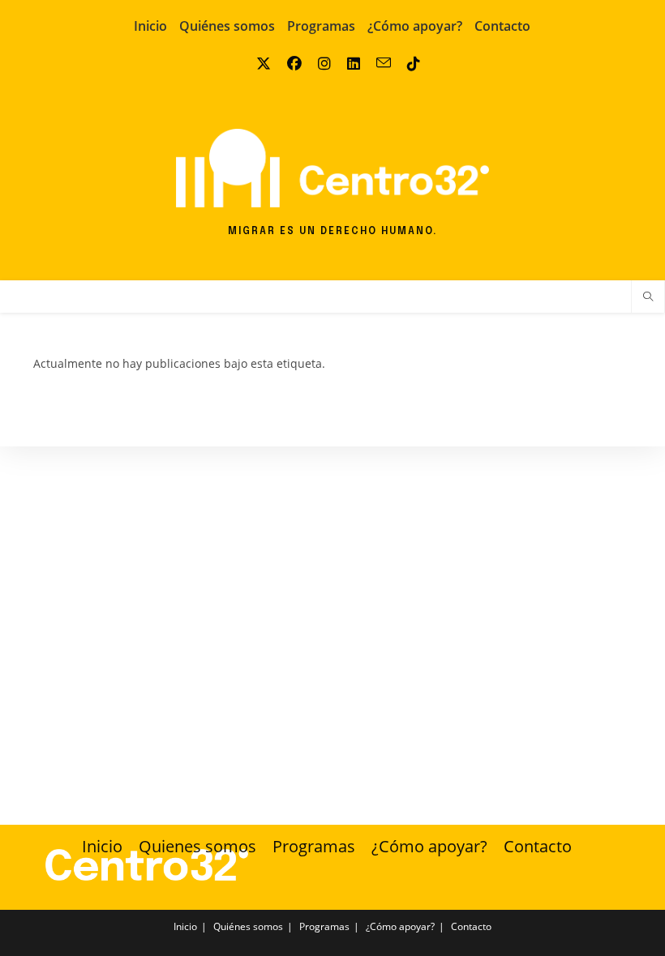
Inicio (150, 26)
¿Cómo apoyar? (414, 26)
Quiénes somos (227, 26)
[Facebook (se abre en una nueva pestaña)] (288, 63)
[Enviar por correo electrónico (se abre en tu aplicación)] (378, 63)
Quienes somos (197, 846)
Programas (321, 26)
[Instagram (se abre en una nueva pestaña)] (318, 63)
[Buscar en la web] (648, 297)
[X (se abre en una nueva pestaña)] (257, 63)
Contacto (502, 26)
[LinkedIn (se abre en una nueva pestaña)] (348, 63)
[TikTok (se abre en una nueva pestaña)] (408, 63)
